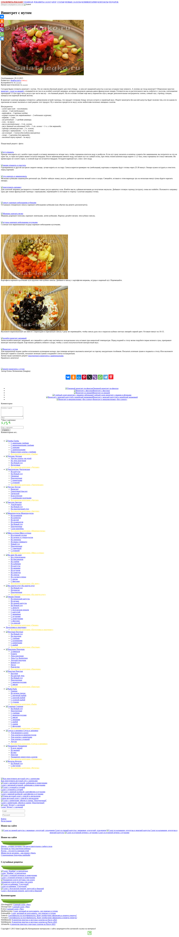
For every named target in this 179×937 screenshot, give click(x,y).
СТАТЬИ (61, 2)
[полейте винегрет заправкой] (14, 338)
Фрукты (18, 761)
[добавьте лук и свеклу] (34, 330)
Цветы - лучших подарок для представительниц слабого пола (26, 846)
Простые (19, 671)
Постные (19, 632)
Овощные (15, 476)
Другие (17, 487)
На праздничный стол (20, 509)
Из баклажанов (17, 559)
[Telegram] (105, 377)
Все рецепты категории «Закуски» (25, 511)
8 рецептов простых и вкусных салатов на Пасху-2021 (34, 920)
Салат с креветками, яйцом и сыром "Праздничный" (23, 803)
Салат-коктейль (17, 529)
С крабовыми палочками (21, 498)
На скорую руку (28, 586)
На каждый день (17, 676)
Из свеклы (15, 575)
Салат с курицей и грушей (12, 789)
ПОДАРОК (113, 2)
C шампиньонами (18, 450)
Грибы (16, 441)
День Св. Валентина (19, 658)
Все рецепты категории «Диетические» (27, 485)
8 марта (14, 654)
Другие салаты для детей (21, 458)
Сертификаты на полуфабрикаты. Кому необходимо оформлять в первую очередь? (42, 915)
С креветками (16, 480)
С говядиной (16, 548)
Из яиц (13, 752)
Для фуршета (16, 504)
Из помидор (16, 572)
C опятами (15, 447)
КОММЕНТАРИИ (89, 2)
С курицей (15, 482)
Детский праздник (18, 660)
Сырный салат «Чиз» (22, 904)
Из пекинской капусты (20, 599)
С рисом (14, 579)
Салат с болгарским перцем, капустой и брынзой (21, 891)
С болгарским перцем (20, 610)
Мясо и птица (25, 533)
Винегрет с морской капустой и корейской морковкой (115, 397)
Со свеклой (15, 623)
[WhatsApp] (100, 377)
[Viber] (94, 377)
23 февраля (15, 651)
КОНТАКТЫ (102, 2)
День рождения (17, 656)
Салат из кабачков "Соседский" (14, 886)
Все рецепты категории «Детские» (25, 467)
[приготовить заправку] (11, 187)
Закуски (18, 502)
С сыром (14, 724)
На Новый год (17, 463)
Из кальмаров (16, 515)
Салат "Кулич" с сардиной (12, 807)
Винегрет (15, 489)
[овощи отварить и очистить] (13, 165)
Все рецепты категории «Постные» (25, 647)
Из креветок (16, 518)
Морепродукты (27, 513)
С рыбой (14, 645)
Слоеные (19, 706)
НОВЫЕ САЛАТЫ (73, 2)
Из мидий (15, 520)
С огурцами (16, 616)
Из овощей (15, 750)
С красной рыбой (18, 698)
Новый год (15, 544)
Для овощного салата (19, 733)
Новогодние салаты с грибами (23, 452)
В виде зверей (16, 748)
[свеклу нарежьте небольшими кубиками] (18, 203)
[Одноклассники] (73, 377)
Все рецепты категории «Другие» (25, 500)
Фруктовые (15, 465)
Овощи (17, 597)
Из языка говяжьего (19, 542)
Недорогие (15, 590)
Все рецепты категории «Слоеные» (25, 728)
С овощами (15, 720)
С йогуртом (15, 766)
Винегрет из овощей (101, 393)
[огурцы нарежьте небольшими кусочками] (19, 222)
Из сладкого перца (18, 577)
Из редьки (15, 601)
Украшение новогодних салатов (24, 757)
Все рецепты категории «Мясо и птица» (27, 553)
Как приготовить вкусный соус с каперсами (19, 781)
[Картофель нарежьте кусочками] (34, 279)
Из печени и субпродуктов (22, 537)
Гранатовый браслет (19, 491)
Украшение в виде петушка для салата (17, 882)
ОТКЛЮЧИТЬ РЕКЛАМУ (12, 2)
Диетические (24, 469)
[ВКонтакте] (68, 377)
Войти (3, 819)
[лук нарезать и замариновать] (14, 176)
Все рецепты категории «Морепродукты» (28, 531)
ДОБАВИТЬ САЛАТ (42, 2)
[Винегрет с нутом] (9, 349)
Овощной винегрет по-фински (105, 388)
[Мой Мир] (78, 377)
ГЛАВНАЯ (28, 2)
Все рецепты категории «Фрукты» (25, 768)
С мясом (14, 684)
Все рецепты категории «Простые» (25, 687)
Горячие (14, 691)
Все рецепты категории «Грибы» (24, 454)
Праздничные (16, 478)
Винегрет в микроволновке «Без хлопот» (110, 399)
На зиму (18, 555)
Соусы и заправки (30, 730)
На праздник (16, 636)
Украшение (22, 746)
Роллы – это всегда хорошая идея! (15, 851)
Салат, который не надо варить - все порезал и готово (35, 911)
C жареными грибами (20, 443)
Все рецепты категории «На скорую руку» (28, 594)
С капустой (15, 612)
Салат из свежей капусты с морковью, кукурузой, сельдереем (80, 830)
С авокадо (15, 608)
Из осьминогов (17, 522)
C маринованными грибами (22, 445)
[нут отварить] (7, 152)
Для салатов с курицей (20, 739)
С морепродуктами (19, 682)
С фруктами (16, 726)
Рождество (15, 667)
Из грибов (15, 561)
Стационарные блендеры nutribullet (15, 855)
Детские (18, 456)
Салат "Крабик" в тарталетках (13, 873)
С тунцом (15, 702)
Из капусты (15, 472)
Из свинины (16, 540)
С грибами (15, 638)
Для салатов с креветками (21, 737)
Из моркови (15, 568)
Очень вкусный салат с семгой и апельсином (19, 798)
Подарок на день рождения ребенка (16, 849)
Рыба (14, 689)
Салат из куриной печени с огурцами (113, 833)
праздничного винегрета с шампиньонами (45, 356)
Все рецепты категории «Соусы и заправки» (29, 744)
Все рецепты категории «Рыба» (24, 704)
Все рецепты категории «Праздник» (26, 669)
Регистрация (6, 821)
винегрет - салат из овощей (12, 91)
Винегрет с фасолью (101, 391)
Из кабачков (16, 564)
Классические (16, 496)
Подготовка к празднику (16, 627)
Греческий (15, 493)
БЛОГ (54, 2)
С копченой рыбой (18, 695)
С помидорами (17, 619)
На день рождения (18, 461)
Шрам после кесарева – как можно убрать (18, 853)
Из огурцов (15, 570)
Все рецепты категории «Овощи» (25, 625)
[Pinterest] (84, 377)
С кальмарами (16, 641)
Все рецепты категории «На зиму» (25, 583)
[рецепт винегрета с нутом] (12, 369)
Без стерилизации (18, 557)
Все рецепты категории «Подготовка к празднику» (32, 630)
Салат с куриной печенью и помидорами (18, 878)
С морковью (16, 614)
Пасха (13, 665)
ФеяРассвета (15, 80)
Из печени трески (18, 693)
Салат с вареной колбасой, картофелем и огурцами (22, 794)
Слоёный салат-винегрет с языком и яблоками (112, 395)
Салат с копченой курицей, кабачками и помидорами (23, 785)
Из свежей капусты (19, 603)
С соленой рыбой (18, 700)
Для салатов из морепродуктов (23, 735)
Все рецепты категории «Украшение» (26, 759)
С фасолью (15, 581)
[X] (89, 377)
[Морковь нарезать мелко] (12, 214)
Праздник (20, 649)
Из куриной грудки (19, 535)
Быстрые (14, 673)
